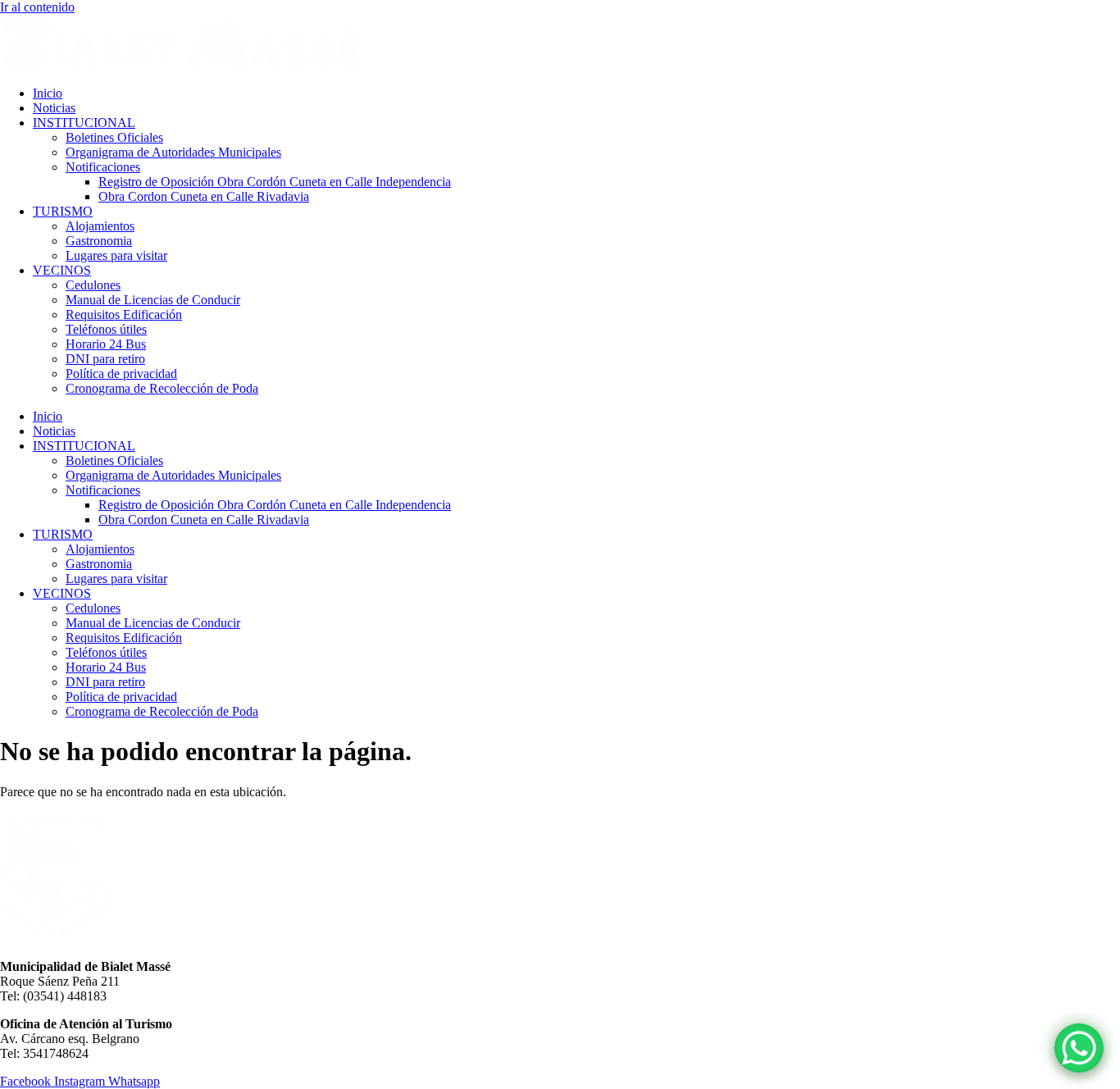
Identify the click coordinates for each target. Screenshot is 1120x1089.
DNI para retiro (105, 359)
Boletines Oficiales (114, 137)
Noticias (54, 108)
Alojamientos (100, 226)
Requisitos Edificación (124, 314)
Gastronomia (99, 241)
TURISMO (63, 211)
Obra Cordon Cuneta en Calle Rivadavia (203, 196)
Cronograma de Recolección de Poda (162, 388)
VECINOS (62, 270)
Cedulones (93, 285)
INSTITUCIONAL (84, 123)
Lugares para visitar (116, 255)
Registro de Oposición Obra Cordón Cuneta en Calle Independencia (274, 182)
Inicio (47, 93)
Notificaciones (103, 167)
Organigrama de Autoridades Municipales (173, 152)
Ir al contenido (37, 7)
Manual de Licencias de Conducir (153, 300)
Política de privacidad (121, 373)
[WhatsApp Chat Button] (1079, 1048)
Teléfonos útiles (106, 329)
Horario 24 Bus (106, 344)
